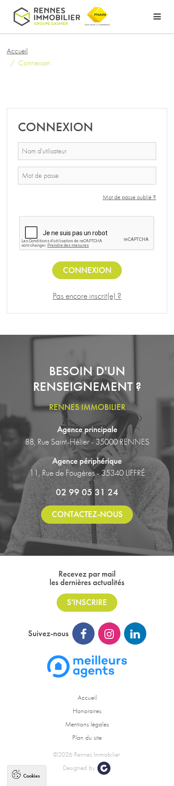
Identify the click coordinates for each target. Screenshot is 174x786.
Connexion (87, 270)
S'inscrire (87, 602)
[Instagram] (109, 633)
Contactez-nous (87, 514)
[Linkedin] (135, 633)
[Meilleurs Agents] (87, 665)
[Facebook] (83, 633)
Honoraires (87, 710)
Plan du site (87, 737)
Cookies (31, 775)
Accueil (17, 51)
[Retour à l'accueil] (46, 16)
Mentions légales (87, 724)
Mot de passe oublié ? (129, 197)
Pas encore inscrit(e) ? (87, 295)
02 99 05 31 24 (87, 492)
